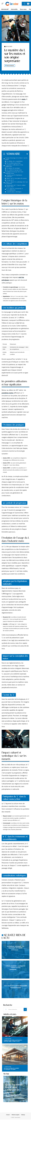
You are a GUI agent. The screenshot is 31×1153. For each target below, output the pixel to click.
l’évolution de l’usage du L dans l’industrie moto (14, 172)
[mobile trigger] (3, 3)
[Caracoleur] (11, 3)
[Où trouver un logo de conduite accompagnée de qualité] (15, 1054)
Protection (8, 1038)
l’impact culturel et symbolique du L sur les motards (16, 182)
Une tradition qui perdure (14, 163)
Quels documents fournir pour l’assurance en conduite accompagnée (14, 1089)
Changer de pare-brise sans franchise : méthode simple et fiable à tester (13, 1040)
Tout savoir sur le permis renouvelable (15, 986)
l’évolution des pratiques (13, 168)
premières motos (7, 393)
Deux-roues (10, 65)
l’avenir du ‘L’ (10, 180)
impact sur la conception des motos (17, 178)
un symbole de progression (14, 170)
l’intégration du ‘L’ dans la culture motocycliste (16, 185)
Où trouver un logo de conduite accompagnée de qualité (11, 1069)
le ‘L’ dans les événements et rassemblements (15, 189)
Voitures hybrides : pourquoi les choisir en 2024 (15, 966)
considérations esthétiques (14, 192)
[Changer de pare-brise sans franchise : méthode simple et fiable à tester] (15, 1026)
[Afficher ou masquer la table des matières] (24, 154)
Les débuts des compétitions (15, 161)
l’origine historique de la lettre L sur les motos (16, 158)
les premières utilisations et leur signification (14, 165)
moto (24, 99)
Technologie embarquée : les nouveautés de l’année (15, 947)
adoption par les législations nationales (14, 175)
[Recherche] (24, 3)
